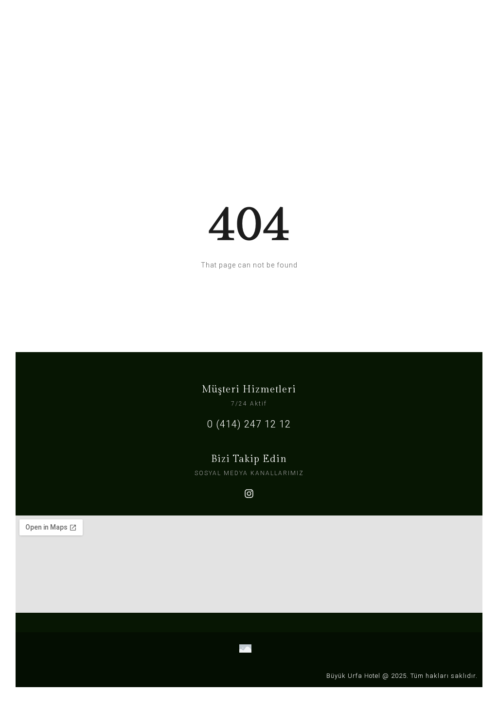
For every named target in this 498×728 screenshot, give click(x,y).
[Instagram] (249, 493)
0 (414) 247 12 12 (249, 424)
